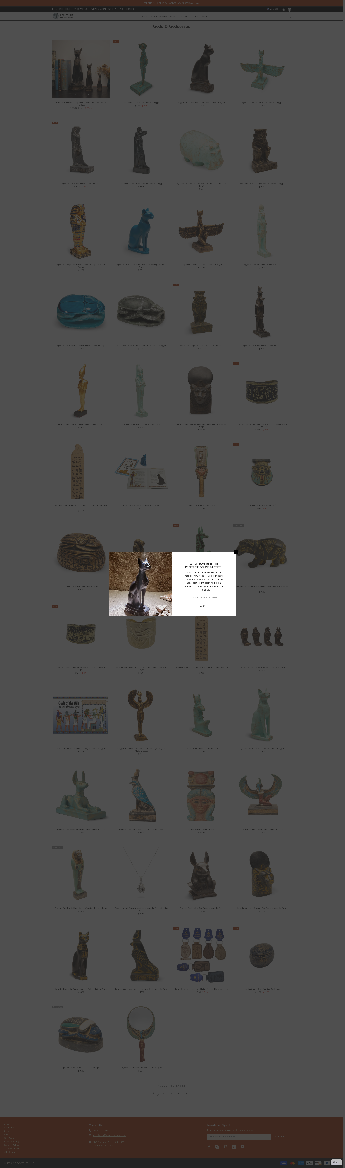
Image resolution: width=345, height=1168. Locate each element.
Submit (204, 606)
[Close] (236, 552)
